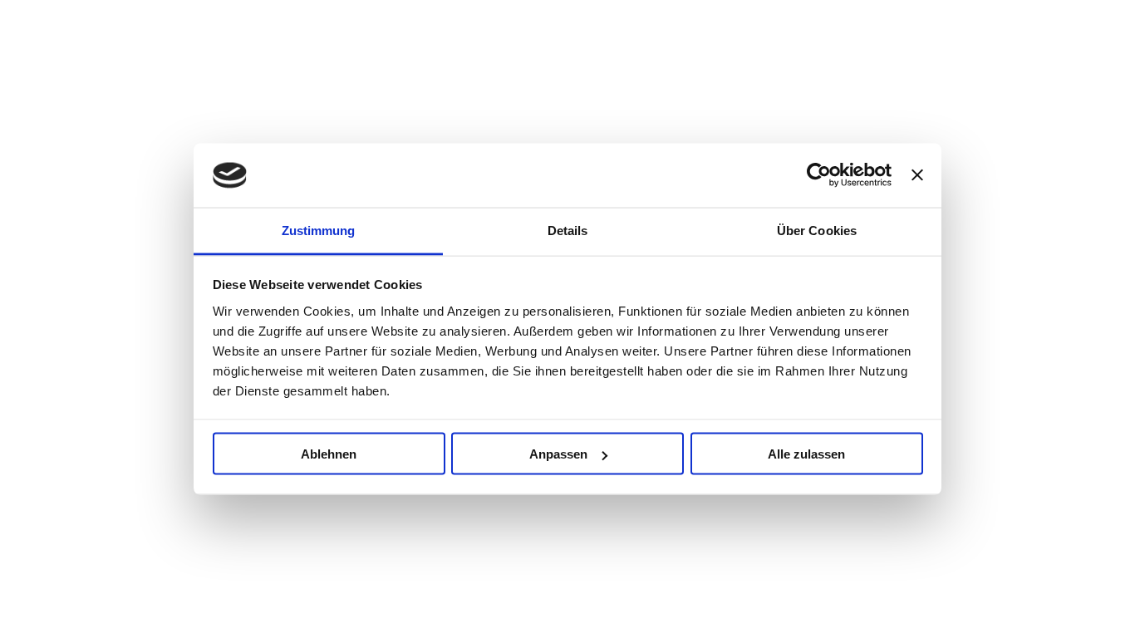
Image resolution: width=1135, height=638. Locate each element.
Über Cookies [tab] (817, 230)
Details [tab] (568, 230)
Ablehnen (328, 454)
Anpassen (558, 454)
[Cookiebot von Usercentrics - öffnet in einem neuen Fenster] (819, 175)
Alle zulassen (806, 454)
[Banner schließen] (917, 175)
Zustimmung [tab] (319, 230)
